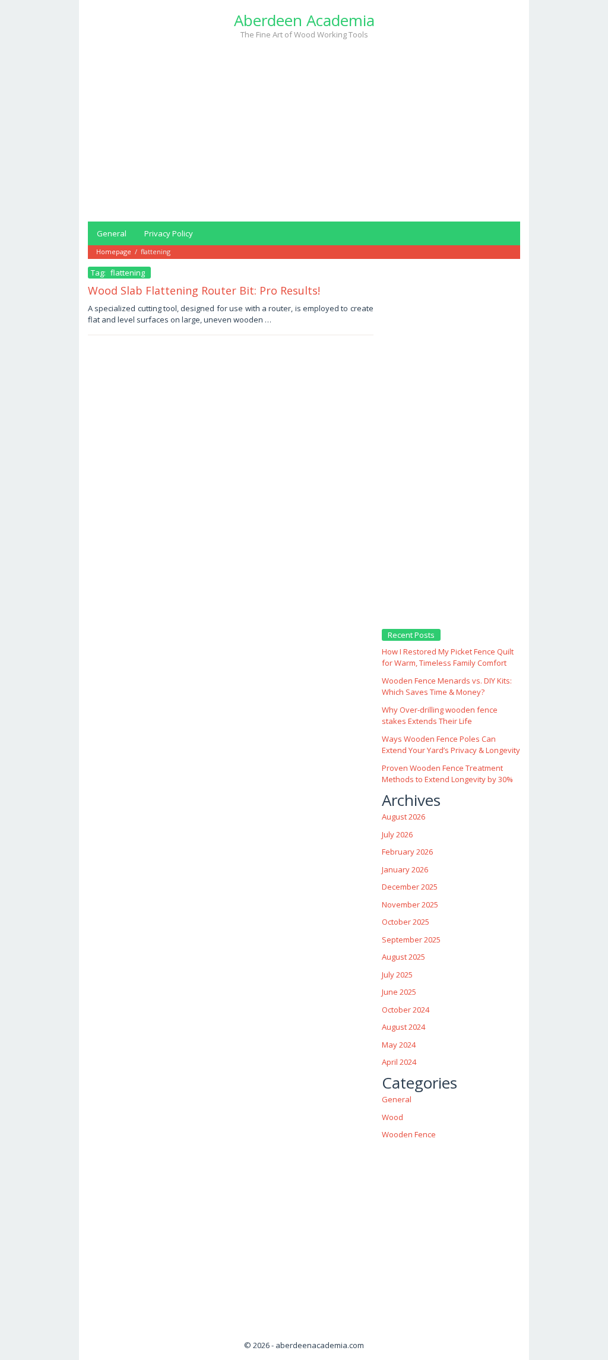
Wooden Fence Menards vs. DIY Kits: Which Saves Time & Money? (447, 686)
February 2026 (407, 851)
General (396, 1099)
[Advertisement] (304, 129)
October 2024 (405, 1009)
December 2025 (410, 886)
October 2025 (405, 921)
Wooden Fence (409, 1134)
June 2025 (399, 991)
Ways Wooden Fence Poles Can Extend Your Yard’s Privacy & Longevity (451, 744)
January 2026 (405, 869)
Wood (392, 1117)
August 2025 (403, 956)
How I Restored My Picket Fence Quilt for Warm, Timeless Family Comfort (448, 657)
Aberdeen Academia (304, 20)
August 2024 (403, 1026)
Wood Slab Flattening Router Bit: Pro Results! (204, 290)
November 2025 (410, 904)
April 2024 (399, 1062)
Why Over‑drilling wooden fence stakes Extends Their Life (440, 715)
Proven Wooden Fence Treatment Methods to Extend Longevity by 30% (447, 774)
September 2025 (411, 939)
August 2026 (403, 816)
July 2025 (397, 974)
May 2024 (399, 1044)
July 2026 (397, 834)
